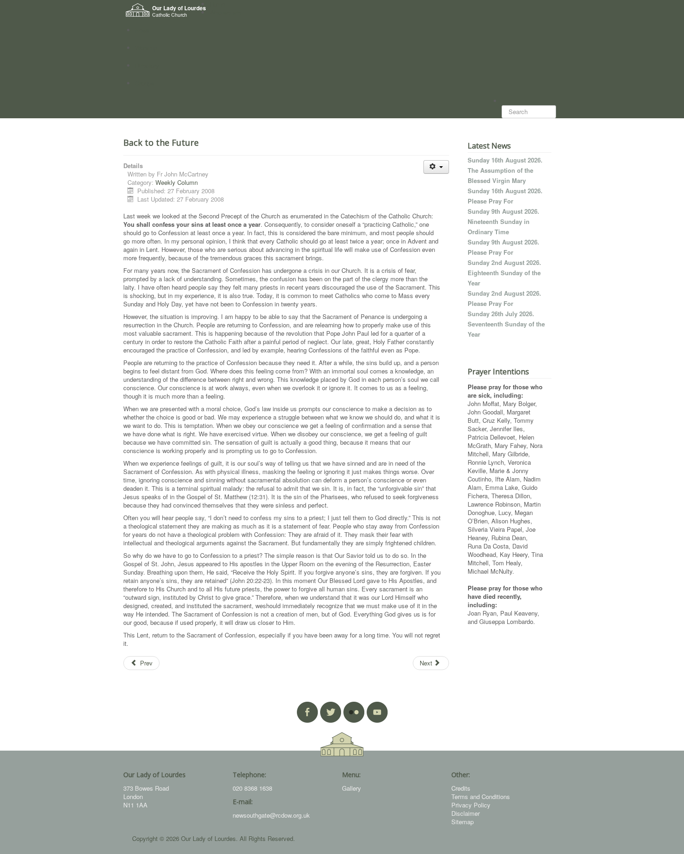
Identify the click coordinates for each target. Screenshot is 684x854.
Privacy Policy (470, 804)
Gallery (351, 788)
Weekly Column (176, 182)
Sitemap (462, 821)
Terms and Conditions (480, 796)
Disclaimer (465, 813)
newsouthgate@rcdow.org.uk (271, 815)
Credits (460, 788)
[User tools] (436, 167)
